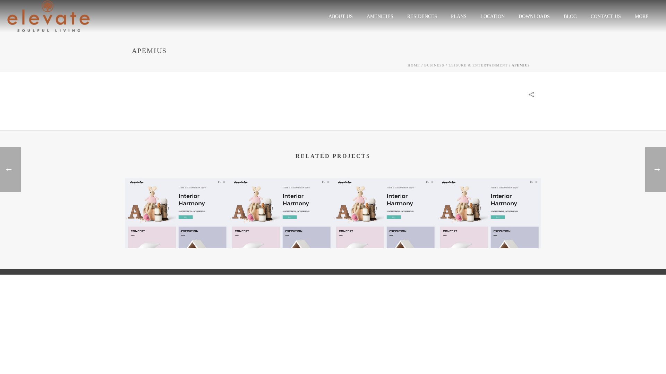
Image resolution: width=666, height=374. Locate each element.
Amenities (380, 16)
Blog (570, 16)
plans (459, 16)
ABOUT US (340, 16)
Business (434, 65)
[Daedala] (177, 205)
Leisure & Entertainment (478, 65)
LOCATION (492, 16)
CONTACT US (606, 16)
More (642, 16)
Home (414, 65)
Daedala (177, 230)
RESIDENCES (422, 16)
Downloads (534, 16)
